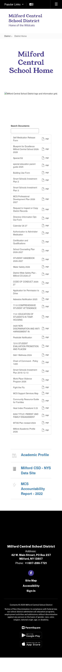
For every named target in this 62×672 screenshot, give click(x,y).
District (7, 36)
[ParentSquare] (31, 627)
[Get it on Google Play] (31, 635)
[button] (14, 4)
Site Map (31, 580)
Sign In (31, 590)
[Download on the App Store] (31, 644)
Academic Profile (35, 454)
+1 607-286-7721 (36, 563)
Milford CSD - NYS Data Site (36, 470)
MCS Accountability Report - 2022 (33, 488)
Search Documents (20, 125)
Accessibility (31, 585)
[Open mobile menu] (56, 4)
